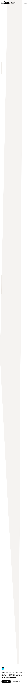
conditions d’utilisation (8, 677)
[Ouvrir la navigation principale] (25, 3)
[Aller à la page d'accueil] (8, 2)
